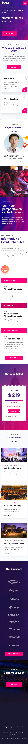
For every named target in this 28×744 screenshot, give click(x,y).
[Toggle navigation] (25, 3)
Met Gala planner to (12, 468)
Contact (22, 732)
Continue (6, 478)
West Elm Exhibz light (13, 506)
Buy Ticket (14, 411)
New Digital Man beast (14, 543)
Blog (15, 732)
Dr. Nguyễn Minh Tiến (14, 156)
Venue (14, 734)
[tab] (5, 269)
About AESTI (7, 732)
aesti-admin (8, 465)
